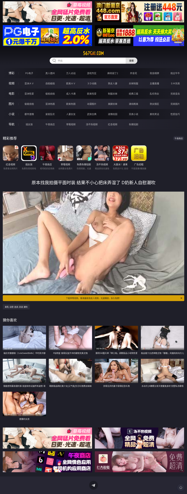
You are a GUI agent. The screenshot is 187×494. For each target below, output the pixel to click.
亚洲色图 (50, 104)
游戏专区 (91, 73)
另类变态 (175, 93)
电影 (11, 94)
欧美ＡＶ (71, 83)
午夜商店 (50, 124)
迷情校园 (112, 114)
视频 (11, 83)
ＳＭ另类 (175, 83)
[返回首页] (180, 487)
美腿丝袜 (112, 104)
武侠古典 (91, 114)
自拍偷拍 (50, 83)
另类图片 (175, 104)
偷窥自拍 (29, 104)
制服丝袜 (112, 93)
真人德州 (50, 73)
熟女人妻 (112, 83)
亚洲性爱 (29, 93)
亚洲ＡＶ (29, 83)
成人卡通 (71, 93)
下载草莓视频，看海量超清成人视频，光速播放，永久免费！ (93, 298)
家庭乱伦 (50, 114)
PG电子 (29, 73)
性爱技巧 (175, 114)
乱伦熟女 (154, 93)
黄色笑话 (154, 114)
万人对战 (71, 73)
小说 (11, 114)
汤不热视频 (92, 124)
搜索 (131, 60)
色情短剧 (133, 124)
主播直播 (154, 83)
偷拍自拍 (50, 93)
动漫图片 (91, 104)
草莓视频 (71, 124)
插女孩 (29, 124)
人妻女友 (71, 114)
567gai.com (93, 53)
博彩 (11, 73)
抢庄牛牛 (175, 73)
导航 (11, 124)
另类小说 (133, 114)
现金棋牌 (154, 73)
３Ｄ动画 (91, 83)
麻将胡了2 (112, 73)
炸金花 (133, 73)
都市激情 (29, 114)
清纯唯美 (133, 104)
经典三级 (133, 93)
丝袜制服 (133, 83)
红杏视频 (112, 124)
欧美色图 (71, 104)
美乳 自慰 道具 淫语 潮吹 (16, 306)
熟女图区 (154, 104)
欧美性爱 (91, 93)
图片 (11, 104)
